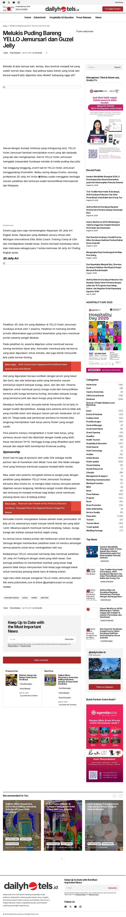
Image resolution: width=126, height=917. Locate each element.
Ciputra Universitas (94, 392)
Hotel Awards (92, 447)
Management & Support (97, 476)
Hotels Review (92, 458)
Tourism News (92, 523)
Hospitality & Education (96, 443)
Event (6, 53)
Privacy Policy (13, 646)
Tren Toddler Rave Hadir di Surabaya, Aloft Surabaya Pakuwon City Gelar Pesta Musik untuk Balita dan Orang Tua (104, 194)
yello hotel (44, 598)
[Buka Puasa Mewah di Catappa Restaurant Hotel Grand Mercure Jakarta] (63, 825)
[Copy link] (78, 608)
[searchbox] (98, 67)
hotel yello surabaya (11, 598)
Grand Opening (93, 433)
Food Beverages (26, 684)
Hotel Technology (94, 451)
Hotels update (92, 462)
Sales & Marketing (94, 509)
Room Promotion (65, 698)
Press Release (15, 53)
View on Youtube (22, 9)
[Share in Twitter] (68, 608)
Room (88, 501)
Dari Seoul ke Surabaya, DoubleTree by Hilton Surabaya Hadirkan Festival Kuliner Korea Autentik (104, 240)
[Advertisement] (42, 207)
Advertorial (91, 385)
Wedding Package (94, 531)
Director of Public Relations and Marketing (100, 404)
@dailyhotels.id (97, 652)
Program (90, 498)
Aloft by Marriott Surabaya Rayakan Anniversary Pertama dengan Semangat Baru (104, 210)
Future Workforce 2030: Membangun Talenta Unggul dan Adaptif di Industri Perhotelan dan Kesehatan (103, 225)
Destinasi (90, 399)
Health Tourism (93, 440)
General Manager (94, 425)
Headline (90, 436)
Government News (94, 429)
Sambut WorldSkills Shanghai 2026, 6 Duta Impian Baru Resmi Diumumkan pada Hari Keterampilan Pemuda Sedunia (104, 179)
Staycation (91, 516)
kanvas (25, 598)
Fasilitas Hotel (92, 418)
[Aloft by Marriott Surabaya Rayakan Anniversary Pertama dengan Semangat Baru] (92, 595)
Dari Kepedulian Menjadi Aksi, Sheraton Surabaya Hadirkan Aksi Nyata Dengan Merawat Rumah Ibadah (104, 267)
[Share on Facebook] (63, 608)
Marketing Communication (98, 480)
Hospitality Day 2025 (23, 6)
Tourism (90, 520)
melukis (34, 598)
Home (5, 26)
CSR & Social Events (95, 396)
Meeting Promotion (94, 483)
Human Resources (94, 469)
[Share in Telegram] (73, 608)
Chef (88, 388)
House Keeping (93, 465)
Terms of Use (26, 646)
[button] (117, 2)
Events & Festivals (94, 414)
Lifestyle (90, 473)
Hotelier (89, 454)
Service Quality (93, 512)
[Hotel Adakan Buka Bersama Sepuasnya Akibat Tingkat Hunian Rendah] (104, 825)
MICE (88, 487)
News (88, 491)
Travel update (92, 527)
